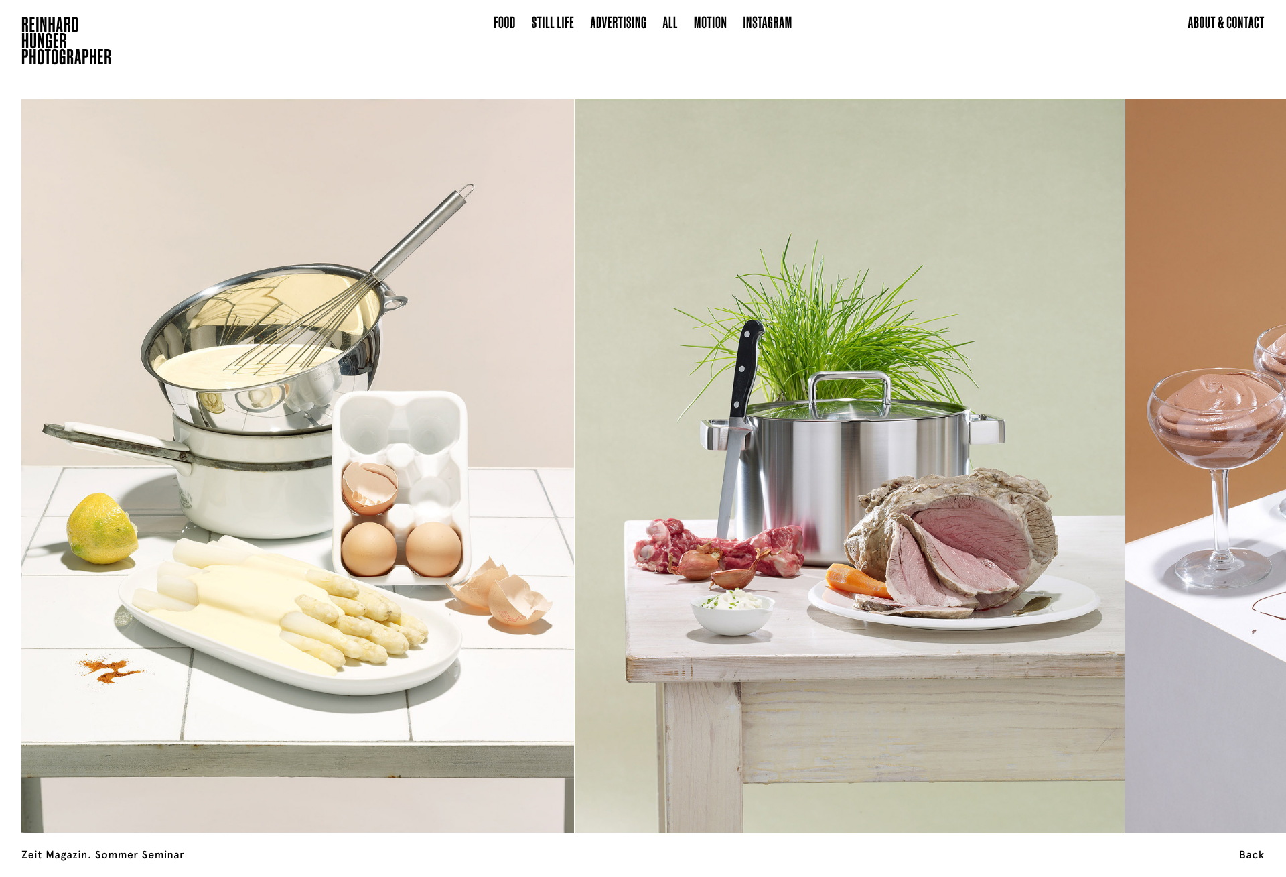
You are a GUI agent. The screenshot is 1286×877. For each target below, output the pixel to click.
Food (505, 21)
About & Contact (1226, 21)
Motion (710, 21)
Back (1252, 854)
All (670, 21)
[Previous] (128, 449)
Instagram (767, 21)
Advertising (619, 21)
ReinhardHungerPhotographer (66, 43)
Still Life (553, 21)
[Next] (1157, 449)
